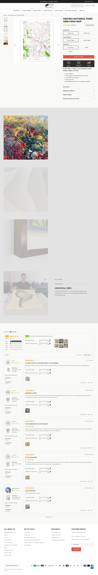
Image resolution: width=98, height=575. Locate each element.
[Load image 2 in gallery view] (37, 40)
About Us (82, 10)
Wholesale (27, 535)
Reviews (6, 535)
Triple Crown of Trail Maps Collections (34, 542)
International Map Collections (31, 540)
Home (5, 15)
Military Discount (55, 537)
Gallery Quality (67, 94)
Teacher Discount (55, 535)
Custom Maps (7, 555)
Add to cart (78, 57)
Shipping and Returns (69, 91)
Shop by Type (37, 10)
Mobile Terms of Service (10, 545)
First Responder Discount (58, 540)
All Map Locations (9, 550)
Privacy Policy (7, 540)
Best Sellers (16, 10)
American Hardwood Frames (71, 98)
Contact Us (27, 532)
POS (14, 569)
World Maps (27, 545)
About (5, 537)
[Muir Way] (49, 5)
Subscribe (76, 549)
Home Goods (58, 10)
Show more (48, 517)
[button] (69, 25)
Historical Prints (48, 10)
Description (66, 87)
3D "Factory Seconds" (71, 10)
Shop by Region (26, 10)
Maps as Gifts (7, 553)
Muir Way (10, 569)
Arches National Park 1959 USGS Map (16, 15)
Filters (7, 355)
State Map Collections (30, 537)
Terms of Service (8, 542)
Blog (5, 548)
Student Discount (55, 532)
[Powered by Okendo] (10, 332)
